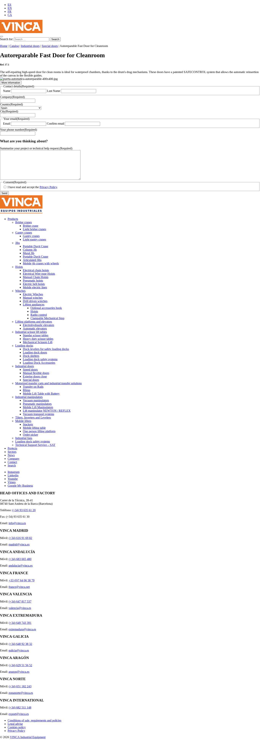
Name (6, 90)
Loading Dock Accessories (39, 362)
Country (11, 104)
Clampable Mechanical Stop (47, 318)
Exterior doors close (35, 376)
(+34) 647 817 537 (20, 601)
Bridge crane (30, 225)
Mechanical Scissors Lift (37, 342)
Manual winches (33, 297)
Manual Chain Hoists (35, 277)
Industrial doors (30, 46)
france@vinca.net (19, 586)
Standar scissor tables (35, 335)
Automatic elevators (35, 328)
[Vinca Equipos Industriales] (21, 32)
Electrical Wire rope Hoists (39, 273)
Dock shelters (31, 355)
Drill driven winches (35, 301)
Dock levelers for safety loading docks (46, 349)
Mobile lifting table (34, 427)
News (11, 455)
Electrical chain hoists (36, 270)
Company (12, 97)
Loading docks (24, 345)
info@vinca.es (17, 523)
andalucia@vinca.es (21, 565)
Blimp (26, 390)
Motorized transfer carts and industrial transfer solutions (48, 383)
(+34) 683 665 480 (20, 559)
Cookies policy (17, 727)
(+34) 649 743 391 (20, 622)
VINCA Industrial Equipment (27, 737)
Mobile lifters (23, 421)
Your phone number (18, 129)
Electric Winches (33, 294)
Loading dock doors (35, 352)
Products (13, 219)
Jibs (17, 242)
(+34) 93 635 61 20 (24, 510)
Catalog (14, 46)
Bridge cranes (23, 222)
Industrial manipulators (29, 397)
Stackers (28, 424)
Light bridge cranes (34, 229)
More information (11, 82)
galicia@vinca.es (19, 650)
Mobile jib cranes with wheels (41, 263)
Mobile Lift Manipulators (38, 407)
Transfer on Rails (33, 386)
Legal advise (15, 723)
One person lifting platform (39, 431)
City (9, 111)
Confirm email (55, 123)
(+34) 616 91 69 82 (20, 538)
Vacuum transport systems (38, 414)
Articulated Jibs (32, 260)
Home (3, 46)
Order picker (30, 434)
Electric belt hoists (34, 284)
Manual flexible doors (36, 373)
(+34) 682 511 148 (20, 707)
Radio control (38, 314)
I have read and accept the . (33, 187)
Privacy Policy (48, 187)
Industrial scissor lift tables (31, 332)
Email (6, 123)
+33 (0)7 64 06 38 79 (21, 580)
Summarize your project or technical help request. (36, 148)
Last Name (53, 90)
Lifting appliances (33, 304)
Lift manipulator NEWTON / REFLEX (47, 410)
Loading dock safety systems (40, 359)
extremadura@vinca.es (22, 629)
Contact (12, 462)
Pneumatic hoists (33, 280)
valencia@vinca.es (20, 608)
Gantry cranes (23, 232)
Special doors (50, 46)
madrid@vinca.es (19, 544)
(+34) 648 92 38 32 (20, 644)
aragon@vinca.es (19, 671)
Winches (20, 290)
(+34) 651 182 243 (20, 686)
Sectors (12, 451)
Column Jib (30, 249)
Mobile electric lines (35, 287)
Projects (12, 448)
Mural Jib (28, 253)
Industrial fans (23, 438)
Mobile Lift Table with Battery (41, 393)
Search (12, 465)
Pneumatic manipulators (37, 403)
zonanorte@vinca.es (21, 692)
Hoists (19, 266)
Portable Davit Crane (35, 246)
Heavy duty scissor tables (38, 338)
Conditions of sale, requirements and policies (34, 720)
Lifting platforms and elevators (33, 321)
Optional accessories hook (46, 308)
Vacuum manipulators (36, 400)
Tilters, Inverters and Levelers (33, 417)
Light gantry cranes (34, 239)
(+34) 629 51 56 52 (20, 665)
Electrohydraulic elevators (38, 325)
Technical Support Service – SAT (35, 445)
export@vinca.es (19, 714)
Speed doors (30, 369)
